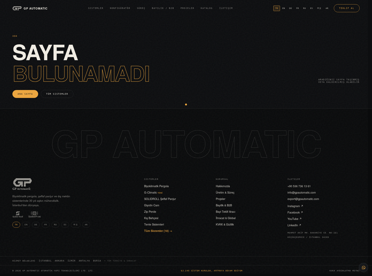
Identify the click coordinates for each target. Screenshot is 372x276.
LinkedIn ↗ (294, 225)
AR (327, 8)
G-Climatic (153, 192)
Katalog (207, 8)
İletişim (226, 8)
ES (311, 8)
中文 (319, 8)
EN (283, 8)
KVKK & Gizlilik (225, 224)
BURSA (97, 261)
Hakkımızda (223, 186)
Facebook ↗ (295, 212)
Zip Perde (150, 211)
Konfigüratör (120, 8)
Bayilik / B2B (163, 8)
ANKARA (60, 261)
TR (276, 8)
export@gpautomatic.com (303, 199)
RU (304, 8)
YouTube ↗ (295, 219)
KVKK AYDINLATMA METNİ (345, 271)
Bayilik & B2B (224, 205)
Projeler (187, 8)
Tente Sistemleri (154, 224)
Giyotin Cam (151, 205)
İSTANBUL (45, 261)
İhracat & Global (226, 218)
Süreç (141, 8)
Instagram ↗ (295, 206)
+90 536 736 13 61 (299, 186)
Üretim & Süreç (225, 192)
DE (290, 8)
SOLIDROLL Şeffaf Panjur (160, 199)
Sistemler (95, 8)
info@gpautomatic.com (302, 192)
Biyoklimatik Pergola (156, 186)
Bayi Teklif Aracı (225, 211)
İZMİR (72, 261)
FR (297, 8)
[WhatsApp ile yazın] (363, 267)
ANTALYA (84, 261)
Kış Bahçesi (151, 218)
